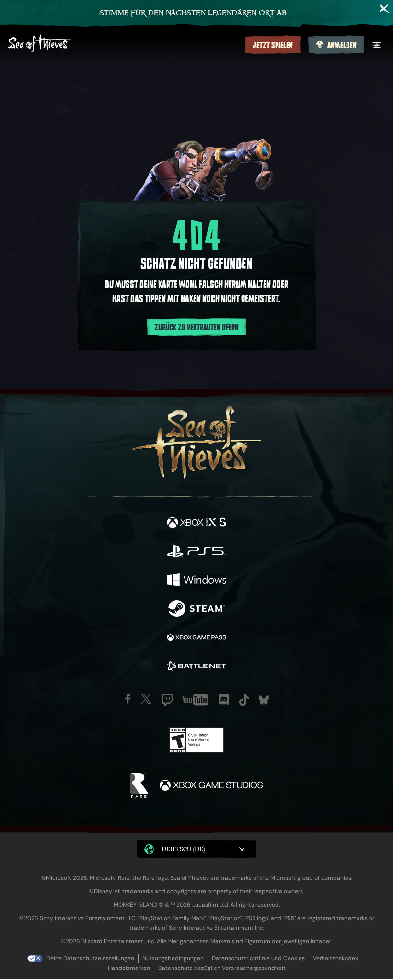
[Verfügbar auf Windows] (196, 581)
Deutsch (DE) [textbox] (183, 849)
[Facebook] (128, 699)
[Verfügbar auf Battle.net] (196, 667)
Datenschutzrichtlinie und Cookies (258, 958)
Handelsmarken (129, 968)
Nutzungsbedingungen (173, 958)
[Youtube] (195, 699)
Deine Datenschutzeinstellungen (90, 958)
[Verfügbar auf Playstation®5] (196, 552)
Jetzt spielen (273, 45)
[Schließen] (384, 8)
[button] (196, 849)
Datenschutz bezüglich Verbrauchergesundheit (222, 968)
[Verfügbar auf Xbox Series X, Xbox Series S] (196, 523)
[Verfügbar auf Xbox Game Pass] (196, 638)
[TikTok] (244, 700)
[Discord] (224, 699)
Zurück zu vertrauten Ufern (196, 327)
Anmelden (342, 45)
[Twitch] (167, 699)
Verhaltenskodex (335, 958)
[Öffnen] (376, 45)
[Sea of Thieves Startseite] (124, 44)
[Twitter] (146, 699)
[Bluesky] (264, 700)
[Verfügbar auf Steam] (196, 609)
